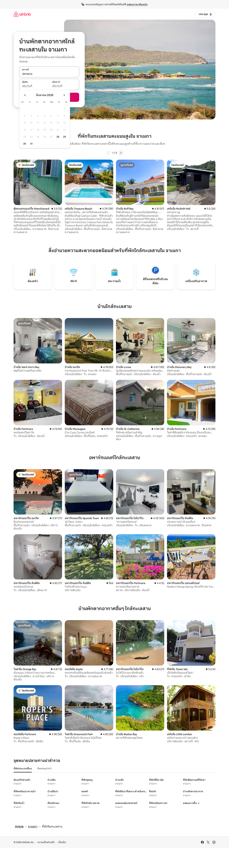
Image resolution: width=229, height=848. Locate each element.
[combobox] (49, 74)
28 (57, 136)
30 (24, 143)
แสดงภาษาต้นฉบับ (137, 4)
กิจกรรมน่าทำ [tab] (44, 768)
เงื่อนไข (62, 842)
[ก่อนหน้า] (108, 153)
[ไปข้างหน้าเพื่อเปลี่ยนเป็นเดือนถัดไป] (64, 95)
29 (64, 136)
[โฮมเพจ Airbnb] (22, 14)
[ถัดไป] (121, 153)
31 (31, 143)
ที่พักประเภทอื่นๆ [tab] (23, 768)
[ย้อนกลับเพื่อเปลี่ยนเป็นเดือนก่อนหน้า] (25, 95)
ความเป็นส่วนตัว (46, 842)
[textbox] (34, 86)
